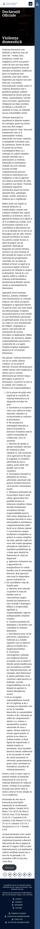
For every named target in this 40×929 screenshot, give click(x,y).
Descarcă (9, 867)
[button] (30, 4)
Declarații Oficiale (11, 13)
